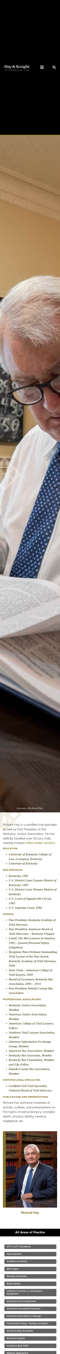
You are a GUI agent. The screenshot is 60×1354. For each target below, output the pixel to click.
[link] (54, 67)
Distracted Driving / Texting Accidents (27, 1323)
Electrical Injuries (16, 1338)
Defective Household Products (24, 1309)
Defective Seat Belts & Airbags (24, 1316)
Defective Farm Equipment (21, 1301)
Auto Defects (14, 1254)
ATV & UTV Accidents (19, 1247)
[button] (42, 67)
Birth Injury (12, 1269)
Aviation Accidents (17, 1261)
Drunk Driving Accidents (20, 1331)
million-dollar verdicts (40, 843)
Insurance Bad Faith (17, 1346)
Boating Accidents (17, 1276)
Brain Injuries (13, 1284)
